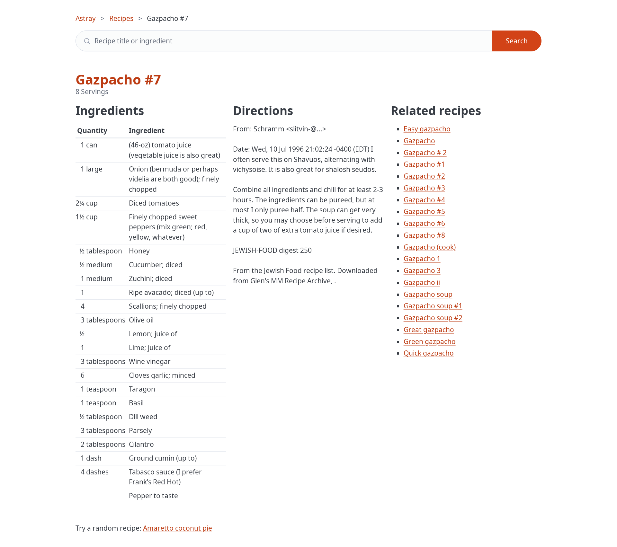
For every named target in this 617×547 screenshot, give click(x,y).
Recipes (121, 18)
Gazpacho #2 (424, 176)
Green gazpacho (430, 341)
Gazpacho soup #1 (433, 305)
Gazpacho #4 (424, 199)
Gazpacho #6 (424, 223)
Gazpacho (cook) (430, 247)
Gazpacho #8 (424, 235)
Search (517, 40)
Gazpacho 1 (422, 258)
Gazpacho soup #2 (433, 317)
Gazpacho (419, 140)
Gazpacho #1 (424, 164)
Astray (86, 18)
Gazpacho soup (428, 294)
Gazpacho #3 (424, 187)
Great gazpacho (429, 329)
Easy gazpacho (427, 128)
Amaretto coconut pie (177, 528)
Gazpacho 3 (422, 270)
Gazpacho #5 (424, 211)
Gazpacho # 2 (425, 152)
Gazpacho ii (422, 282)
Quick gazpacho (429, 352)
